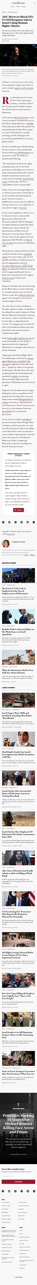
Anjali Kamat (7, 807)
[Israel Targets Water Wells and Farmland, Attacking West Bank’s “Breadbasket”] (18, 700)
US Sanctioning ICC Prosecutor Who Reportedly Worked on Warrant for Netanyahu (16, 914)
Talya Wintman (8, 604)
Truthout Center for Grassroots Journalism (27, 1261)
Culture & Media (5, 1202)
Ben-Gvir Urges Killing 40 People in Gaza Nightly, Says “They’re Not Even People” (18, 996)
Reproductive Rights (6, 1219)
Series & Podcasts (6, 1222)
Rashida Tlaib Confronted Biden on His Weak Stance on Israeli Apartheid (18, 632)
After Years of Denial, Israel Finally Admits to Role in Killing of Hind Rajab (17, 873)
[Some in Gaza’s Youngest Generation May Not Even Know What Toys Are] (18, 1058)
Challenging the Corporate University (8, 1258)
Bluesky (33, 555)
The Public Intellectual (7, 1247)
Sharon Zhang (8, 39)
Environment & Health (23, 1206)
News (4, 12)
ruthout (15, 39)
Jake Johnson (8, 846)
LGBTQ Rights (5, 1212)
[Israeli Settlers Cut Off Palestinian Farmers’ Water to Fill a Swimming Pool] (18, 1019)
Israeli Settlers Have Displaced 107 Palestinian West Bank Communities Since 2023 (18, 834)
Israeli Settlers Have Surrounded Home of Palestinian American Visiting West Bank (16, 794)
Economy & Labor (22, 1202)
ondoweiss (17, 727)
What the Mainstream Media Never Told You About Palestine (18, 671)
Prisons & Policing (6, 1215)
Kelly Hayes (7, 682)
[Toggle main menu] (35, 3)
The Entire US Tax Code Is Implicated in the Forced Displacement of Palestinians (15, 591)
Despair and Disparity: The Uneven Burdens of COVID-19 (8, 1235)
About (21, 1230)
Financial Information (24, 1250)
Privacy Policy (23, 1253)
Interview (5, 667)
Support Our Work (24, 1240)
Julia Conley (7, 968)
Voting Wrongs (5, 1254)
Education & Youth (6, 1206)
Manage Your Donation (25, 1237)
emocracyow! (16, 807)
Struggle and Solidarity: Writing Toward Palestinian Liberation (9, 1231)
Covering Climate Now (7, 1262)
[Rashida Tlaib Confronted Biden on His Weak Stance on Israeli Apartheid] (18, 616)
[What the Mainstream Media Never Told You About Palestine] (18, 657)
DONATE (23, 6)
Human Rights (12, 12)
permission (11, 534)
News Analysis (6, 710)
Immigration (21, 1209)
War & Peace (21, 1219)
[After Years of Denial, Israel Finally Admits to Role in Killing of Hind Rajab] (18, 857)
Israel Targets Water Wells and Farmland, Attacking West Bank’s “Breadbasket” (17, 716)
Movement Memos (6, 1251)
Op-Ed (3, 585)
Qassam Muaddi (8, 727)
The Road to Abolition (7, 1244)
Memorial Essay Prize (24, 1257)
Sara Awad (7, 1083)
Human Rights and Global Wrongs (8, 1240)
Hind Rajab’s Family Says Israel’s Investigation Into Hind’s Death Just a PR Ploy (18, 755)
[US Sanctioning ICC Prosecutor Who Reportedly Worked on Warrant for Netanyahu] (18, 898)
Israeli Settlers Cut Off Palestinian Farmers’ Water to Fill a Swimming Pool (17, 1035)
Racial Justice (21, 1215)
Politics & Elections (22, 1212)
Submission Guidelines (25, 1247)
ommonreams (17, 846)
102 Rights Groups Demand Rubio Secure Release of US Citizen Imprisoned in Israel (17, 955)
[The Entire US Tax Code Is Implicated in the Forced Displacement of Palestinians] (18, 575)
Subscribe (22, 1244)
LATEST (18, 6)
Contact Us (22, 1268)
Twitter (26, 555)
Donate (21, 1234)
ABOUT (12, 6)
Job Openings (23, 1265)
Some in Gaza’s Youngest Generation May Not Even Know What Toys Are (18, 1072)
